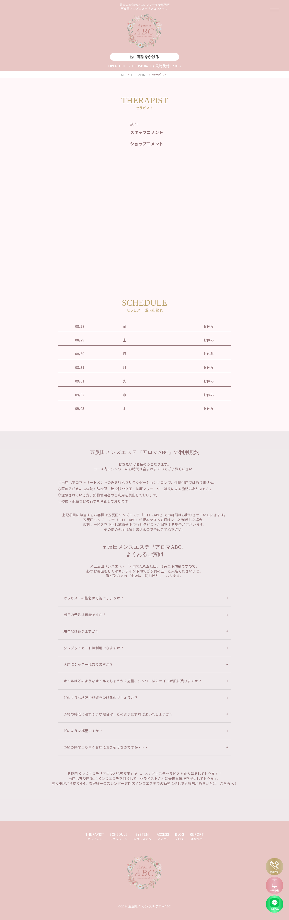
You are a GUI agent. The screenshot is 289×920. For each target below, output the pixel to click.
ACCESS (163, 836)
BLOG (179, 836)
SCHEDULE (119, 836)
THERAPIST (94, 836)
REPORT (197, 836)
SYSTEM (142, 836)
